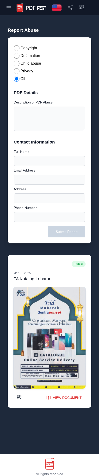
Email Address (24, 170)
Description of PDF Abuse (33, 102)
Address (20, 189)
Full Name (21, 152)
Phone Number (25, 208)
